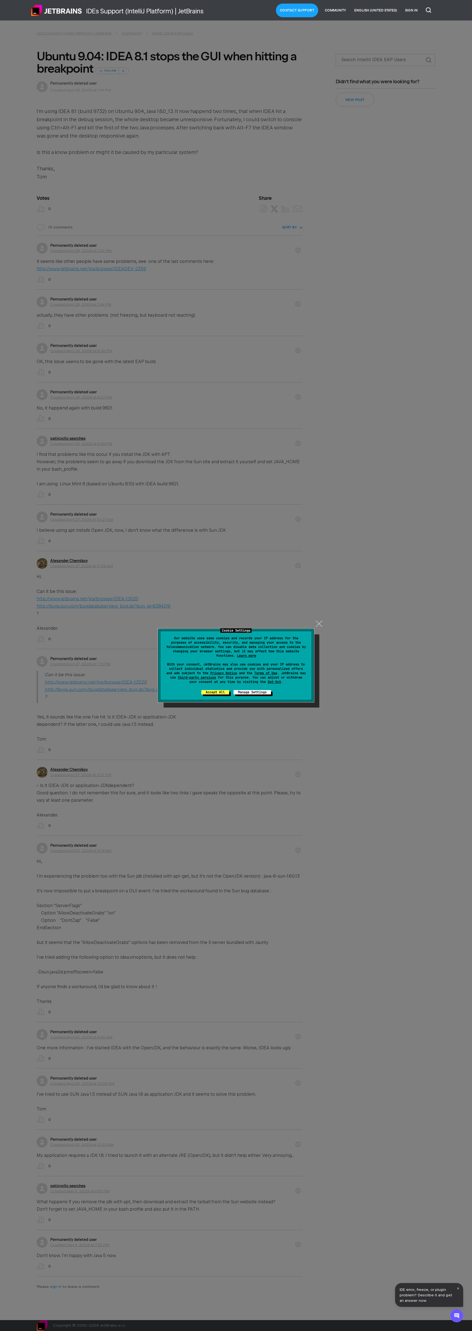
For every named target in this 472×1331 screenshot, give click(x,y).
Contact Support (297, 10)
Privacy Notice (223, 673)
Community (335, 10)
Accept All (215, 692)
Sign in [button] (411, 10)
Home (56, 10)
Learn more (246, 655)
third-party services (197, 677)
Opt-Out (274, 682)
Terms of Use (265, 673)
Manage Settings (252, 692)
